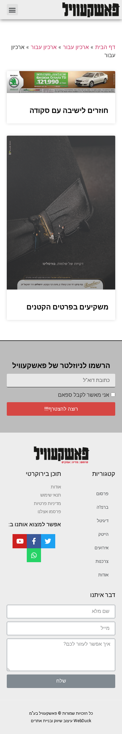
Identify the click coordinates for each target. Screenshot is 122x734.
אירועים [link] (101, 547)
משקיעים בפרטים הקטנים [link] (67, 307)
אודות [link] (103, 574)
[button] (12, 9)
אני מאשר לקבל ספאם (83, 395)
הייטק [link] (103, 534)
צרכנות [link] (102, 561)
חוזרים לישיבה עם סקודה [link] (68, 111)
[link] (72, 10)
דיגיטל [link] (102, 520)
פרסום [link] (102, 493)
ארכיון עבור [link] (76, 47)
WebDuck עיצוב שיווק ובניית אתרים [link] (61, 720)
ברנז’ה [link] (102, 507)
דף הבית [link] (105, 47)
